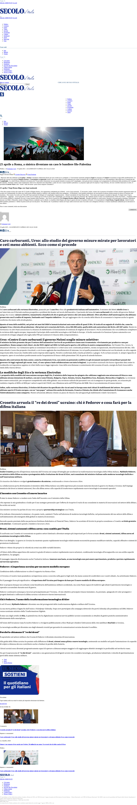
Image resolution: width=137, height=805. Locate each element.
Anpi (5, 659)
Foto (5, 41)
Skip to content (4, 82)
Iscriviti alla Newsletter (10, 65)
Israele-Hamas (8, 663)
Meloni (6, 52)
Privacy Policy (8, 72)
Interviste (6, 39)
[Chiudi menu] (0, 16)
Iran (5, 50)
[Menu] (0, 118)
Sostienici (6, 64)
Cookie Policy (8, 70)
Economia (7, 32)
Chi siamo (7, 60)
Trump (6, 54)
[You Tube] (2, 1)
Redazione (7, 62)
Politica (6, 24)
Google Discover (20, 174)
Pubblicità (7, 69)
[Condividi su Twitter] (8, 172)
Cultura (6, 34)
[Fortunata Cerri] (4, 221)
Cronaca (6, 26)
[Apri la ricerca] (1, 116)
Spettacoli (7, 36)
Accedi (15, 3)
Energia (69, 110)
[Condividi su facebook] (1, 172)
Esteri (5, 27)
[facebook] (0, 1)
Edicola (2, 3)
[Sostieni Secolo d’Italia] (19, 694)
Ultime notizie (8, 67)
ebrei (5, 661)
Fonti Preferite (31, 174)
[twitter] (4, 1)
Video (5, 29)
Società (6, 31)
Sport (5, 37)
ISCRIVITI (3, 703)
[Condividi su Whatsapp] (6, 172)
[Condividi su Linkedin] (3, 172)
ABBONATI (8, 3)
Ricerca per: (3, 84)
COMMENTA (132, 209)
